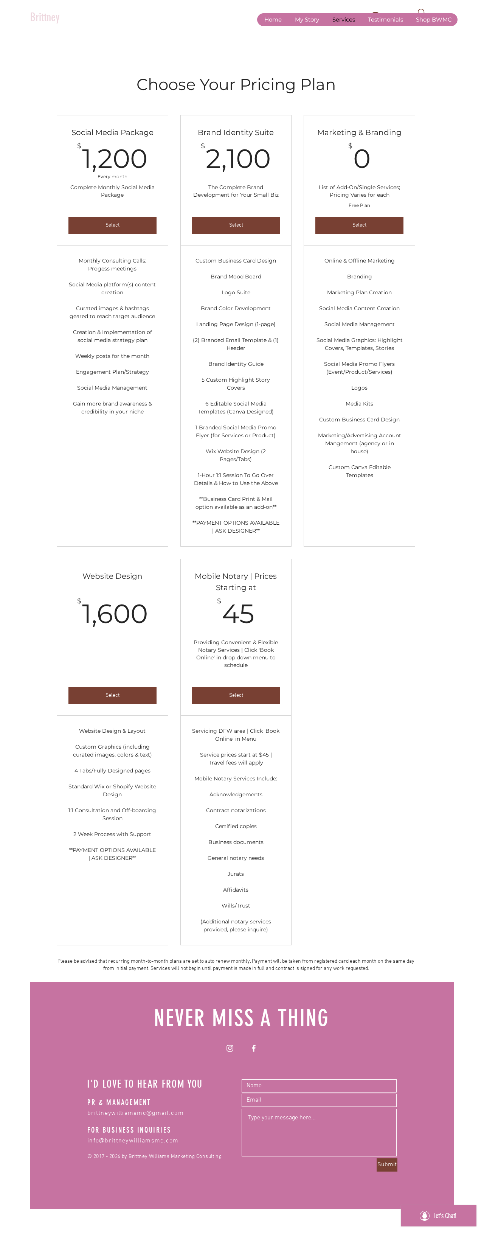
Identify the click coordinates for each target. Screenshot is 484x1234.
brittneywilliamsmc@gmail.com (135, 1113)
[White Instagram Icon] (229, 1048)
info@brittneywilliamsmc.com (133, 1141)
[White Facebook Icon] (253, 1048)
